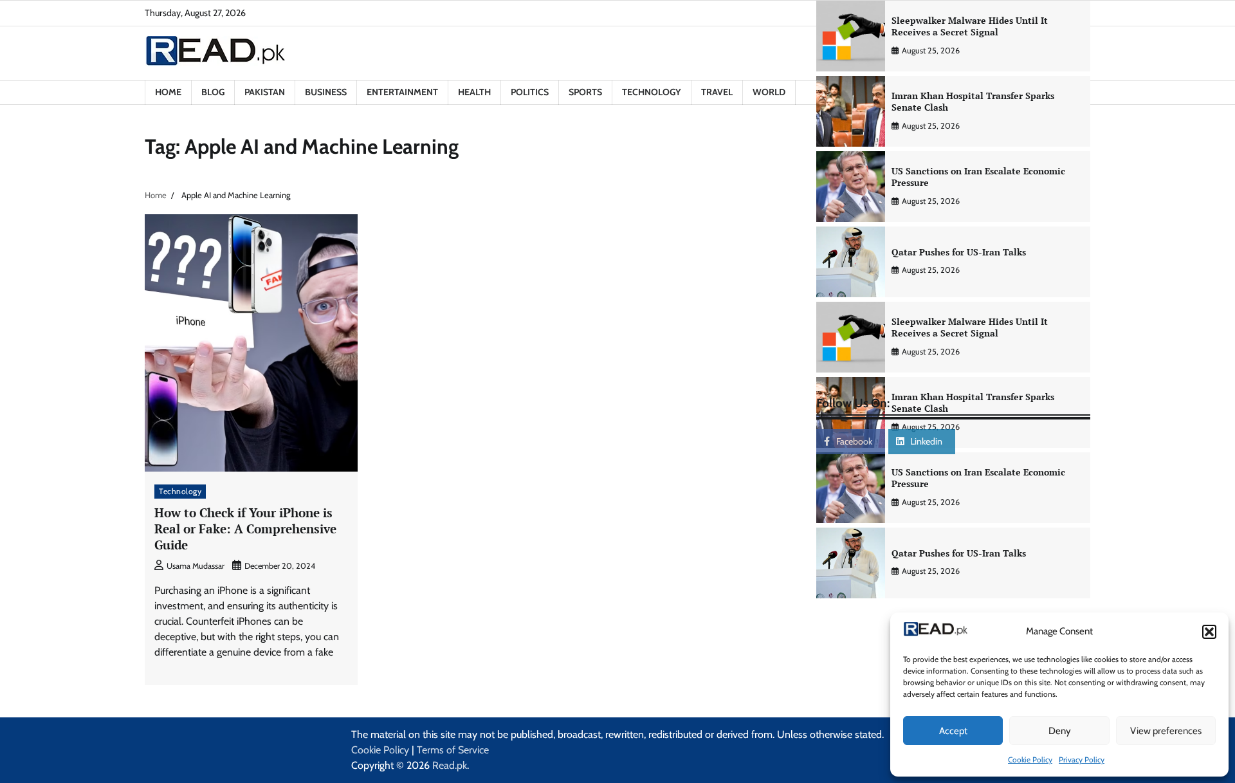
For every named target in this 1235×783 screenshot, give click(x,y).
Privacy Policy (1081, 759)
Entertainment (402, 92)
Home (168, 92)
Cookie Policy (1030, 759)
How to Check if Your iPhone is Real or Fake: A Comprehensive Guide (245, 528)
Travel (717, 92)
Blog (212, 92)
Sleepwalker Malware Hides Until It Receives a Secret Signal (970, 26)
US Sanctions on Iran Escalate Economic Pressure (978, 177)
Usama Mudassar (195, 566)
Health (474, 92)
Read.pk (449, 765)
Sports (585, 92)
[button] (1209, 631)
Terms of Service (453, 750)
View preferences (1166, 731)
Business (326, 92)
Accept (953, 731)
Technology (651, 92)
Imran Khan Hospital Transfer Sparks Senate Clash (973, 101)
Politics (530, 92)
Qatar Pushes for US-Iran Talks (959, 252)
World (769, 92)
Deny (1059, 731)
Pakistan (264, 92)
